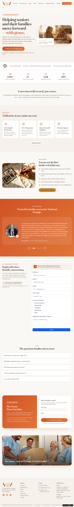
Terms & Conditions (46, 504)
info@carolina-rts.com (45, 487)
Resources (41, 3)
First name (43, 407)
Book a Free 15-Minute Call (14, 48)
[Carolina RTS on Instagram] (7, 495)
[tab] (31, 248)
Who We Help (23, 3)
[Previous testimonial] (29, 248)
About (30, 3)
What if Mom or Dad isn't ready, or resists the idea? (17, 361)
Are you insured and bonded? (11, 379)
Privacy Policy (38, 504)
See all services (36, 143)
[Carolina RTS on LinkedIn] (3, 495)
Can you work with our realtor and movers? (15, 373)
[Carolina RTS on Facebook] (10, 495)
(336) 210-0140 (43, 485)
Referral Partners (50, 3)
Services (15, 3)
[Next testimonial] (45, 248)
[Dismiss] (72, 505)
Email (42, 413)
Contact (58, 3)
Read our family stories (47, 190)
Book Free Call (67, 3)
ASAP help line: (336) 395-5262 (13, 283)
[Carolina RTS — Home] (7, 3)
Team (35, 3)
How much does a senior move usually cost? (15, 355)
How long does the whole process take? (14, 367)
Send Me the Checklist (55, 420)
